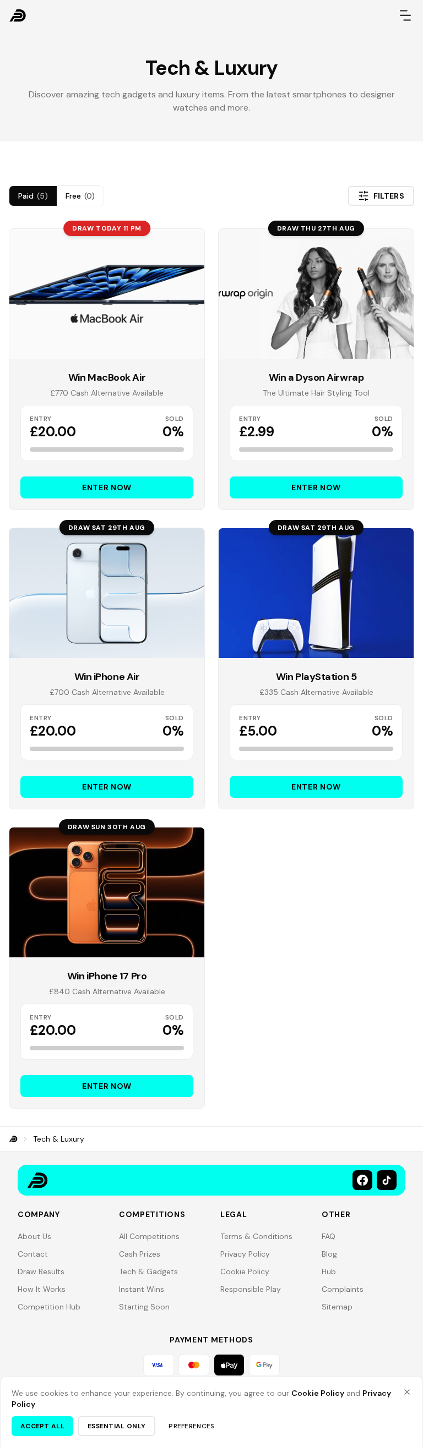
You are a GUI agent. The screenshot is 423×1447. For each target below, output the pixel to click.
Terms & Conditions (256, 1236)
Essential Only (116, 1426)
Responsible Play (250, 1289)
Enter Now (107, 487)
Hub (329, 1271)
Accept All (42, 1426)
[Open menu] (405, 15)
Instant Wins (141, 1289)
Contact (33, 1254)
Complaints (343, 1289)
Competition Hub (49, 1307)
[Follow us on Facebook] (362, 1180)
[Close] (407, 1392)
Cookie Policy (244, 1271)
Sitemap (337, 1307)
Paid (33, 196)
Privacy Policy (245, 1254)
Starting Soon (144, 1307)
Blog (329, 1254)
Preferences (191, 1426)
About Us (34, 1236)
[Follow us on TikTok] (387, 1180)
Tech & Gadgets (148, 1271)
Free (80, 196)
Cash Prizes (139, 1254)
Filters (388, 196)
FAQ (328, 1236)
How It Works (42, 1289)
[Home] (13, 1138)
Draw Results (41, 1271)
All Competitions (149, 1236)
